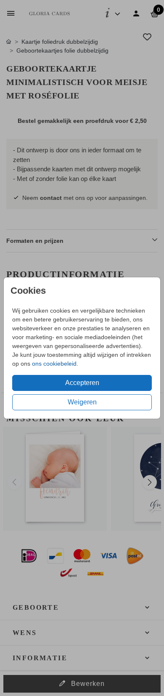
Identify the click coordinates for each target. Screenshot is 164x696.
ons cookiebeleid (54, 363)
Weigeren (82, 402)
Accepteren (82, 382)
